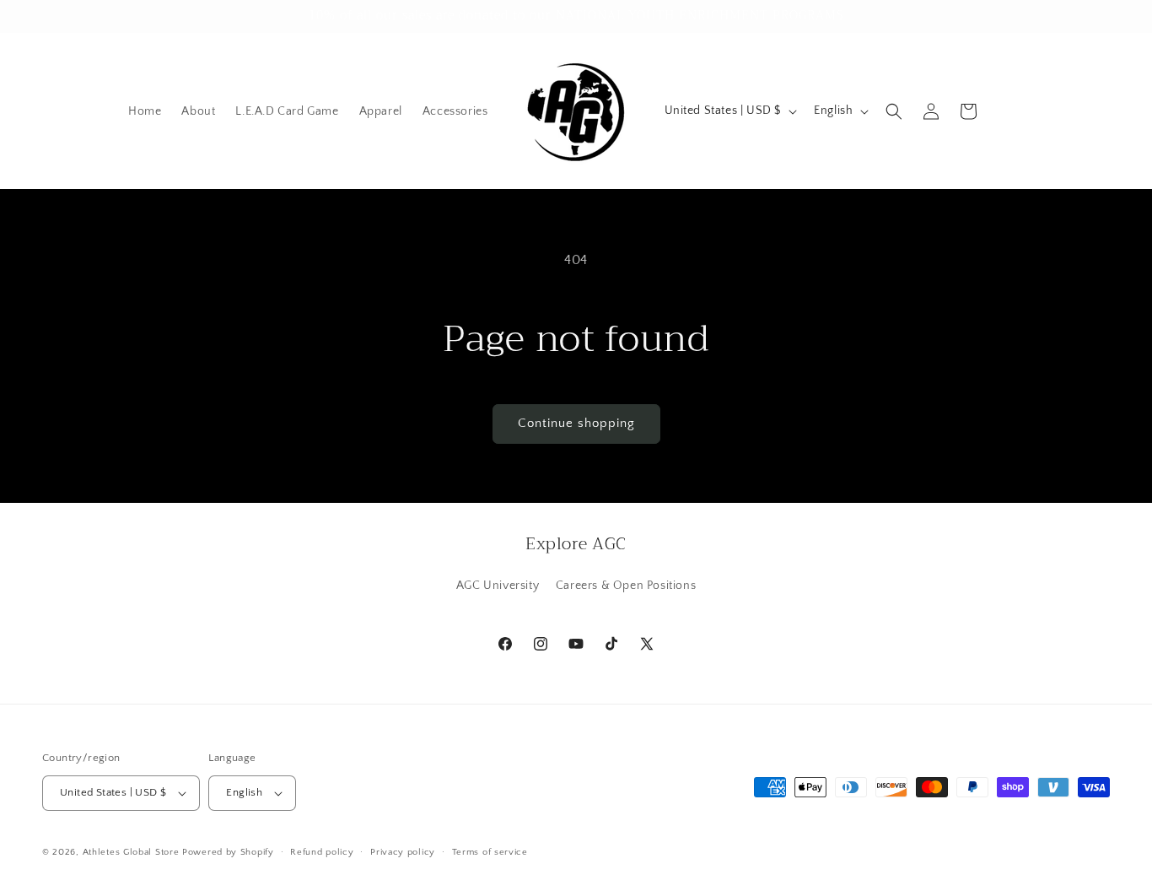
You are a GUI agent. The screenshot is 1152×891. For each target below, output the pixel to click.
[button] (893, 111)
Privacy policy (402, 852)
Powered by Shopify (228, 852)
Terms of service (490, 852)
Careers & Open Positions (626, 585)
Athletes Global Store (131, 852)
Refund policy (321, 852)
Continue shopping (576, 423)
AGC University (497, 585)
